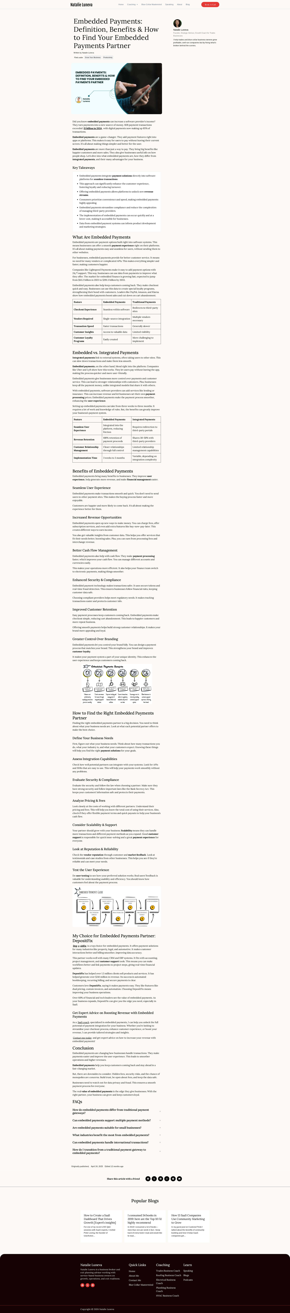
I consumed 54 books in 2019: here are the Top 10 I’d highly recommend (145, 1219)
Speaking (169, 4)
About (179, 4)
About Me (134, 1275)
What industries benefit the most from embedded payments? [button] (110, 1135)
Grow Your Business (93, 57)
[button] (148, 1178)
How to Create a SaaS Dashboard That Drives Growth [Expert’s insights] (100, 1219)
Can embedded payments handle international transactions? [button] (110, 1142)
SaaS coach (83, 1022)
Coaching (131, 4)
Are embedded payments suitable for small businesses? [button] (106, 1127)
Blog (188, 4)
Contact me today (82, 1037)
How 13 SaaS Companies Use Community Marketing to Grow (188, 1219)
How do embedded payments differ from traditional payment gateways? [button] (110, 1111)
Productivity (107, 57)
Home (121, 4)
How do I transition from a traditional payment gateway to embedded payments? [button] (109, 1151)
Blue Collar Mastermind (151, 4)
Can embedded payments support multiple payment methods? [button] (111, 1120)
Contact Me (135, 1280)
